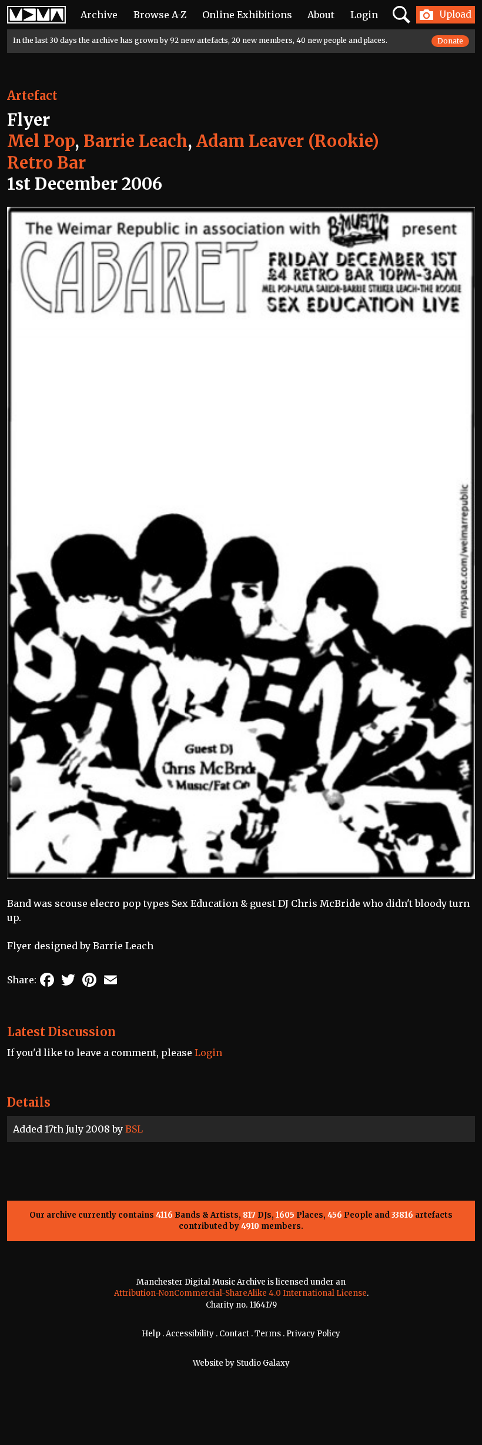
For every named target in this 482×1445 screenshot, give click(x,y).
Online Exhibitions (247, 15)
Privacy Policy (313, 1334)
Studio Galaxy (263, 1363)
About (320, 15)
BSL (134, 1129)
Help (151, 1334)
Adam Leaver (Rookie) (287, 141)
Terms (268, 1334)
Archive (99, 15)
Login (364, 15)
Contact (234, 1334)
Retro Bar (46, 162)
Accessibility (190, 1334)
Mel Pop (41, 141)
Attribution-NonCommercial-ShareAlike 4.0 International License (240, 1293)
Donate (450, 40)
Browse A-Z (159, 15)
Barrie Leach (135, 141)
